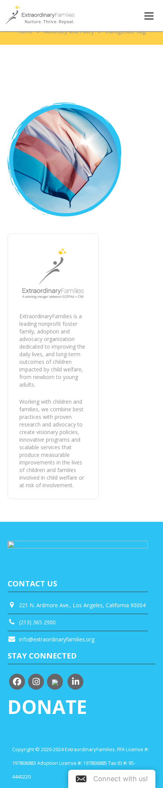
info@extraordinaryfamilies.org (56, 639)
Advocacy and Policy (69, 31)
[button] (112, 779)
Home (25, 31)
